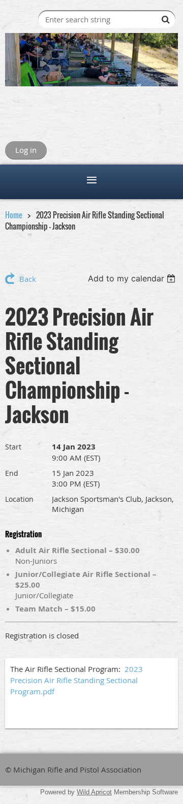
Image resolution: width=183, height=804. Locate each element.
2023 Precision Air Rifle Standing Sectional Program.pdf (76, 680)
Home (13, 214)
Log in (26, 150)
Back (27, 279)
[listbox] (133, 278)
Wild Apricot (94, 792)
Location (19, 499)
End (11, 473)
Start (13, 447)
